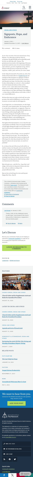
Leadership (5, 260)
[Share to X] (12, 475)
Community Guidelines (14, 238)
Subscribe (9, 3)
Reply (20, 223)
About (13, 3)
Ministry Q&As (13, 1)
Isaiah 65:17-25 (23, 76)
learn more (14, 185)
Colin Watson (25, 43)
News (16, 3)
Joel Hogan (7, 210)
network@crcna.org (10, 437)
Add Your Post (16, 403)
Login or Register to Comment (17, 248)
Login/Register (24, 3)
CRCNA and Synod (10, 30)
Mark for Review (10, 196)
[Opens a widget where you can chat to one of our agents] (25, 474)
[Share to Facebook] (4, 475)
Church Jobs (19, 1)
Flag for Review (11, 223)
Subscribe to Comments (12, 194)
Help (19, 3)
